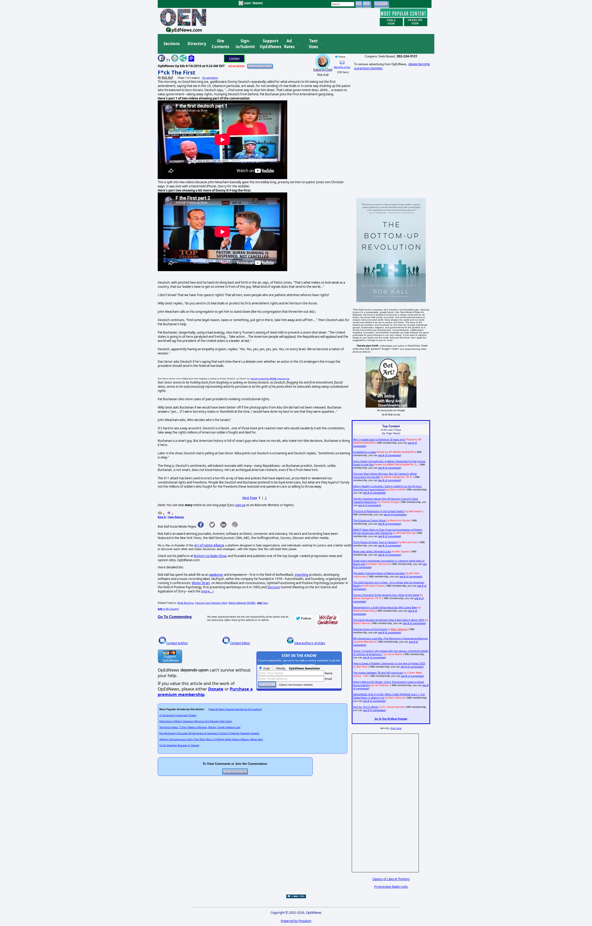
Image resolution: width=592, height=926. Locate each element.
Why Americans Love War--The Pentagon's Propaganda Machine (390, 638)
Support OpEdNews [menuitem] (269, 44)
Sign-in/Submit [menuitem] (245, 44)
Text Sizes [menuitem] (313, 44)
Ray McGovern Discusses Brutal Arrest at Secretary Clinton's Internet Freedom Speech (209, 733)
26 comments (210, 77)
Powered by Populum (296, 921)
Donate (215, 689)
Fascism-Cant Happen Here (211, 602)
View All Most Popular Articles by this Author (235, 709)
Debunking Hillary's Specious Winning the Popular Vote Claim (195, 721)
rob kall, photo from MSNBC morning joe (269, 378)
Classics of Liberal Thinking (391, 879)
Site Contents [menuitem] (220, 44)
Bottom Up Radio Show (210, 556)
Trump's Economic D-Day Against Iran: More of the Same (386, 595)
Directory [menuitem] (197, 43)
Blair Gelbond (399, 629)
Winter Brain (201, 583)
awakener (216, 575)
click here (395, 728)
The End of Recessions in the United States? (379, 511)
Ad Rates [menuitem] (289, 44)
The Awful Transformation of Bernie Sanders (379, 573)
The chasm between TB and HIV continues (378, 672)
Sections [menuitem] (171, 43)
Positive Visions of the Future (370, 629)
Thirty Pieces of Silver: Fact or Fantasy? (375, 542)
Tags (262, 602)
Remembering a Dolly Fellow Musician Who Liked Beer (385, 607)
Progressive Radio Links (391, 887)
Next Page (249, 498)
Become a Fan (342, 67)
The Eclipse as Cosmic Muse (369, 520)
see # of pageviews (389, 455)
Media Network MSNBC (242, 602)
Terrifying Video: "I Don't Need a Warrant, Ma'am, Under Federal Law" (200, 727)
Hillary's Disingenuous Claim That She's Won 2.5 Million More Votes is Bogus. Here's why (211, 739)
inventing (301, 575)
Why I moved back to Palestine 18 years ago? (379, 439)
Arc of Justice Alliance (209, 545)
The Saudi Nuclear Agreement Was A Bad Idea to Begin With (389, 620)
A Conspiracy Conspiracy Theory (177, 715)
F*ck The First (176, 72)
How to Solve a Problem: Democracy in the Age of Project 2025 (389, 663)
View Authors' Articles (309, 643)
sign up (240, 505)
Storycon (273, 587)
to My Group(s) (168, 608)
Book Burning (186, 602)
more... (207, 591)
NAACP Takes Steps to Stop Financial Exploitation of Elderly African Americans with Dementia (387, 531)
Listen (234, 58)
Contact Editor (240, 643)
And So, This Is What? (366, 707)
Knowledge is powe (364, 452)
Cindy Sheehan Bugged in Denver (179, 745)
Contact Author (177, 643)
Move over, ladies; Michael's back (372, 551)
